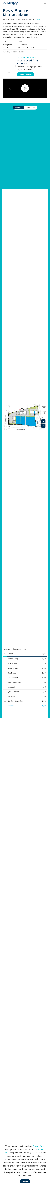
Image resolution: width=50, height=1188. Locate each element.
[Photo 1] (25, 88)
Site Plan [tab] (18, 107)
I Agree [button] (25, 1181)
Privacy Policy (39, 1146)
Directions (38, 19)
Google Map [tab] (30, 107)
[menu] (45, 3)
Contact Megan (25, 74)
